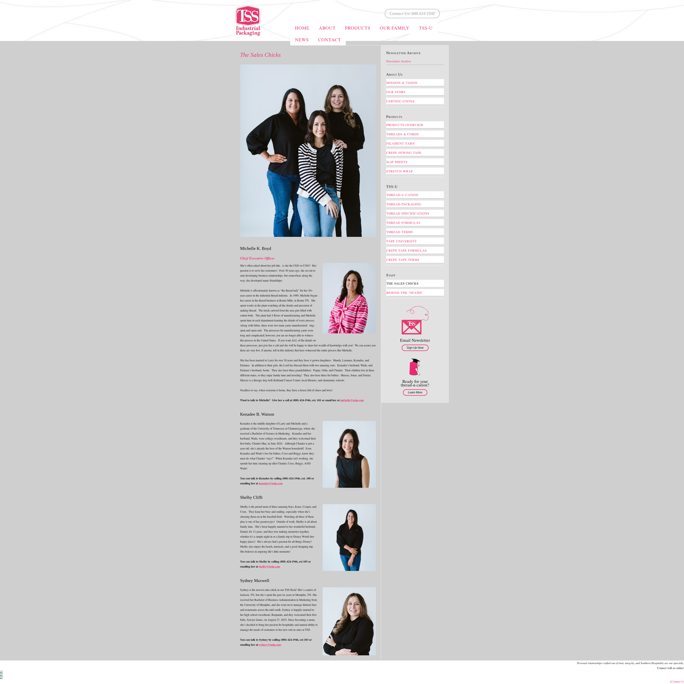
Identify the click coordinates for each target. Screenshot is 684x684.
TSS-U (426, 28)
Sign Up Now (415, 347)
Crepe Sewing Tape (403, 152)
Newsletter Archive (398, 61)
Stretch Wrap (399, 171)
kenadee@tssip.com (271, 483)
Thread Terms (399, 232)
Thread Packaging (403, 204)
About (327, 28)
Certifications (400, 101)
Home (302, 28)
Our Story (396, 92)
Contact (329, 40)
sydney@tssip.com (270, 645)
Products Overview (405, 125)
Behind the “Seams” (404, 292)
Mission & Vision (402, 82)
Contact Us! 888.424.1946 (412, 13)
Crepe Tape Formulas (406, 250)
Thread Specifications (407, 213)
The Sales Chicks (402, 283)
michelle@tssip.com (352, 400)
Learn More (415, 392)
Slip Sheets (397, 162)
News (302, 40)
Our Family (395, 28)
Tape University (401, 241)
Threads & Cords (402, 134)
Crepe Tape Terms (402, 260)
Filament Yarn (400, 143)
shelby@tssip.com (269, 566)
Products (357, 28)
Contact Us (677, 681)
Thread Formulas (403, 222)
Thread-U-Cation (402, 195)
